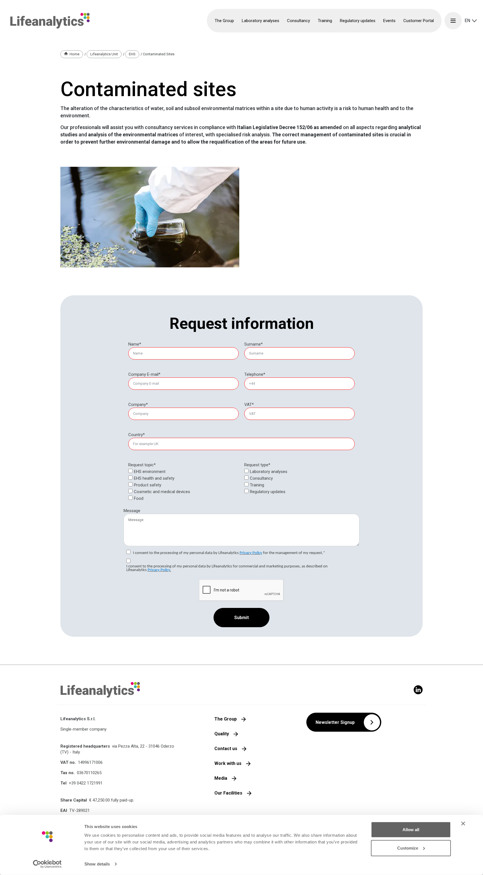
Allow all (410, 829)
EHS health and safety (154, 478)
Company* (138, 404)
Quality (221, 733)
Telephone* (254, 374)
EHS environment (149, 471)
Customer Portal (418, 20)
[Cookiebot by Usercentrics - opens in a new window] (47, 864)
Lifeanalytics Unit (104, 54)
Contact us (225, 748)
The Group (225, 719)
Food (138, 498)
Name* (134, 344)
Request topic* (142, 464)
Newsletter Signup (335, 722)
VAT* (249, 404)
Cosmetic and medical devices (162, 491)
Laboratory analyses (268, 471)
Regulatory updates (357, 20)
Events (389, 20)
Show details (97, 864)
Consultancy (261, 478)
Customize (407, 847)
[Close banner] (463, 824)
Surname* (253, 344)
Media (220, 778)
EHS (132, 54)
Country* (136, 434)
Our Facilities (228, 793)
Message (132, 510)
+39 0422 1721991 (86, 783)
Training (257, 485)
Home (74, 54)
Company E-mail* (144, 374)
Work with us (228, 763)
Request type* (257, 464)
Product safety (147, 485)
